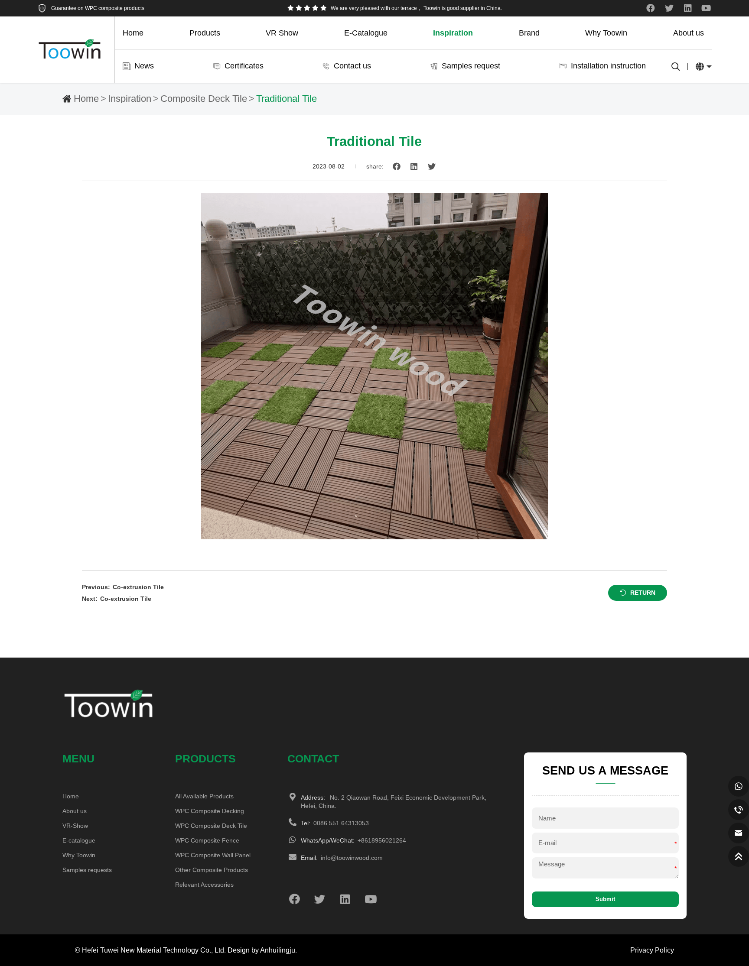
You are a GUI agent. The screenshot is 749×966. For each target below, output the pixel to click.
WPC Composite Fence (207, 840)
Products (204, 33)
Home (133, 33)
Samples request (471, 66)
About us (688, 33)
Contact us (352, 66)
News (144, 66)
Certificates (244, 66)
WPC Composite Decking (209, 810)
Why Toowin (606, 33)
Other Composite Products (211, 869)
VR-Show (75, 825)
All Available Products (204, 796)
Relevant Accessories (204, 884)
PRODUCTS (205, 758)
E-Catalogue (366, 33)
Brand (529, 33)
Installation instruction (608, 66)
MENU (78, 758)
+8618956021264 (353, 840)
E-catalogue (78, 840)
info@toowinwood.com (342, 857)
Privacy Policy (652, 950)
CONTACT (313, 758)
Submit (605, 899)
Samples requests (87, 869)
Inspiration (453, 33)
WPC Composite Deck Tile (211, 825)
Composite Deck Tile (203, 98)
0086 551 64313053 (335, 823)
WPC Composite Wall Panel (213, 855)
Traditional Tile (286, 98)
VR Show (282, 33)
